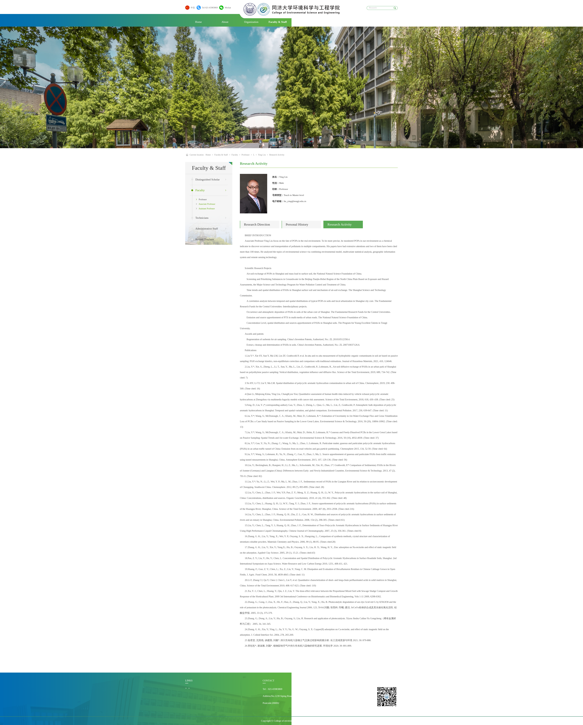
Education (304, 21)
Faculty (235, 155)
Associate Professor (206, 204)
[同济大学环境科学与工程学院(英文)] (292, 15)
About (225, 21)
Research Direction (257, 224)
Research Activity (276, 155)
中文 (193, 8)
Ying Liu (262, 155)
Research (331, 21)
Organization (251, 21)
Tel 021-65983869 (210, 8)
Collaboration (357, 21)
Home (198, 21)
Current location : (197, 155)
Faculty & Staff (278, 21)
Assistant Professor (206, 208)
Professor (246, 155)
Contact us (383, 21)
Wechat (228, 8)
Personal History (297, 224)
